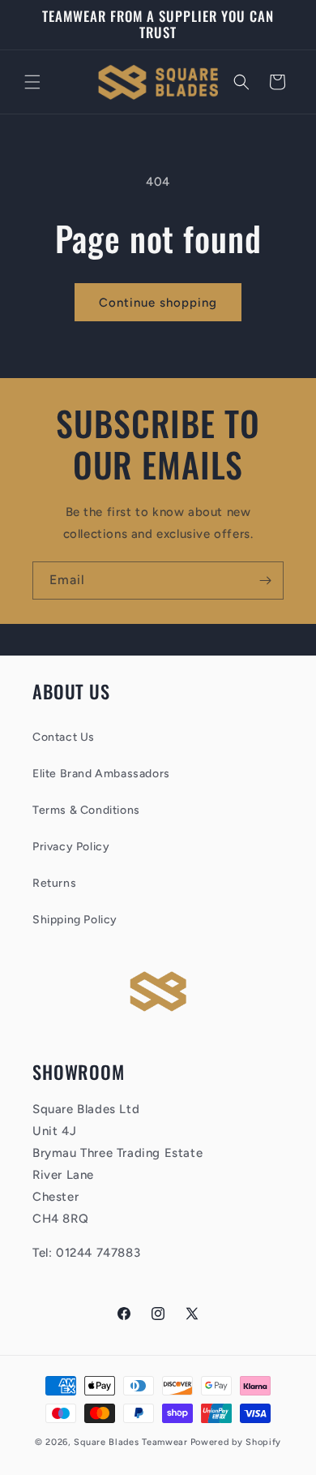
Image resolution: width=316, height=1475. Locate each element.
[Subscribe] (265, 580)
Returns (54, 883)
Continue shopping (158, 302)
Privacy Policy (70, 847)
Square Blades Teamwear (130, 1442)
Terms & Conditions (86, 810)
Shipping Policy (74, 920)
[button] (32, 82)
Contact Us (63, 737)
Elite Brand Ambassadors (101, 774)
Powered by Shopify (236, 1442)
